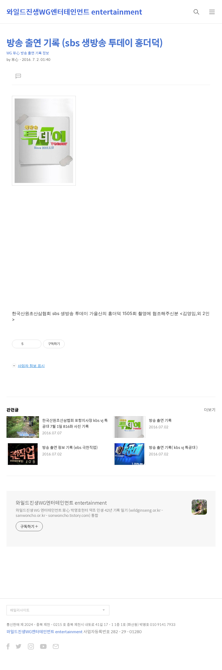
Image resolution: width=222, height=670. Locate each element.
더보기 (210, 409)
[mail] (56, 647)
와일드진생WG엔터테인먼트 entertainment (74, 11)
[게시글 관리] (35, 344)
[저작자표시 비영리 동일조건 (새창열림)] (72, 344)
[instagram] (31, 647)
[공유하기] (28, 344)
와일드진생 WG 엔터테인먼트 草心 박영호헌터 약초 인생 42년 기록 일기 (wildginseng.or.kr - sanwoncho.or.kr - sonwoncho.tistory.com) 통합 (89, 512)
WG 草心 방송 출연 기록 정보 (27, 53)
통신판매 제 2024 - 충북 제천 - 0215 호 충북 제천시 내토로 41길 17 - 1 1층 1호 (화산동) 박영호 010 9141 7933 (90, 624)
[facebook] (7, 647)
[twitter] (19, 647)
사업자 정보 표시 (31, 365)
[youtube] (43, 647)
